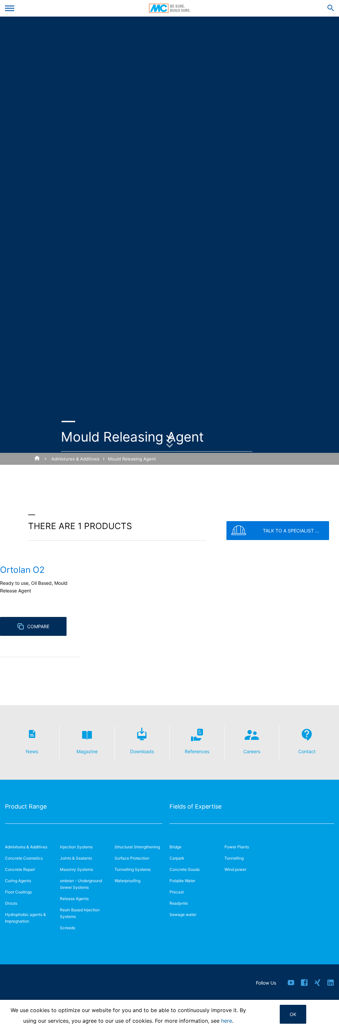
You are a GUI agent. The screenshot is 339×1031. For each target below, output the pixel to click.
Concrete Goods (185, 869)
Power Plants (236, 846)
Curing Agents (18, 880)
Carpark (177, 858)
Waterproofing (127, 880)
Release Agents (74, 898)
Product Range (26, 806)
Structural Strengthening (137, 846)
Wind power (235, 869)
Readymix (179, 903)
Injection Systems (76, 846)
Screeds (67, 927)
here (226, 1020)
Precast (177, 891)
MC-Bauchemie (169, 8)
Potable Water (182, 880)
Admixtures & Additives (75, 458)
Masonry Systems (76, 869)
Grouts (11, 903)
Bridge (175, 846)
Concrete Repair (20, 869)
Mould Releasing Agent (132, 458)
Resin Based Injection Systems (80, 913)
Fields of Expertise (195, 806)
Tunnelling (234, 858)
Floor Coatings (18, 891)
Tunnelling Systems (133, 869)
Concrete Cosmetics (24, 858)
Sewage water (183, 914)
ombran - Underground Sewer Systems (81, 884)
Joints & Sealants (76, 858)
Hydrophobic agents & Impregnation (25, 918)
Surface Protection (132, 858)
